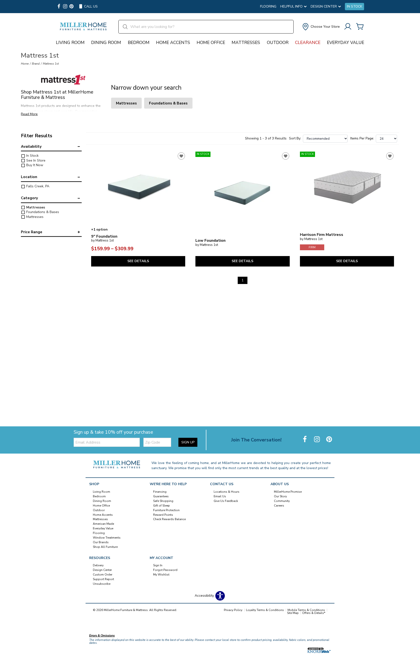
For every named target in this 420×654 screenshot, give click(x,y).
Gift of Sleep (161, 506)
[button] (320, 27)
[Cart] (360, 26)
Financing (159, 492)
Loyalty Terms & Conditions (265, 610)
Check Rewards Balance (169, 519)
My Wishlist (161, 575)
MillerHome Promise (288, 492)
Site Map (293, 613)
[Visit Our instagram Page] (65, 6)
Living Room (70, 42)
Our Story (280, 496)
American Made (103, 524)
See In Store (35, 160)
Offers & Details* (313, 613)
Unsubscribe (101, 584)
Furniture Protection (166, 510)
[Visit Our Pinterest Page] (329, 439)
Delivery (98, 565)
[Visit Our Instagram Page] (317, 439)
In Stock (354, 6)
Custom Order (102, 575)
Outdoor (278, 42)
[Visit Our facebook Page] (59, 6)
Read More (29, 114)
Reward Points (163, 514)
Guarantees (161, 496)
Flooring (268, 6)
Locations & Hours (226, 492)
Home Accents (173, 42)
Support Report (103, 579)
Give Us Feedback (226, 501)
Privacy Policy (233, 610)
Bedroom (138, 42)
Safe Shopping (163, 501)
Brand (36, 64)
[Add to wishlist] (181, 156)
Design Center (102, 570)
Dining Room (106, 42)
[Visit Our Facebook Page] (305, 439)
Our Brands (101, 542)
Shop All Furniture (105, 547)
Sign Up (187, 442)
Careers (279, 506)
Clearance (307, 42)
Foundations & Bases (42, 212)
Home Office (211, 42)
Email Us (220, 496)
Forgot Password (165, 570)
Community (282, 501)
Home (25, 64)
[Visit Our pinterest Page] (71, 6)
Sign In (157, 565)
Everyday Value (345, 42)
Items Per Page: (362, 138)
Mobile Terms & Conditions (306, 610)
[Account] (348, 26)
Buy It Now (34, 165)
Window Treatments (107, 538)
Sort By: (295, 138)
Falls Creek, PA (37, 186)
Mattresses (246, 42)
